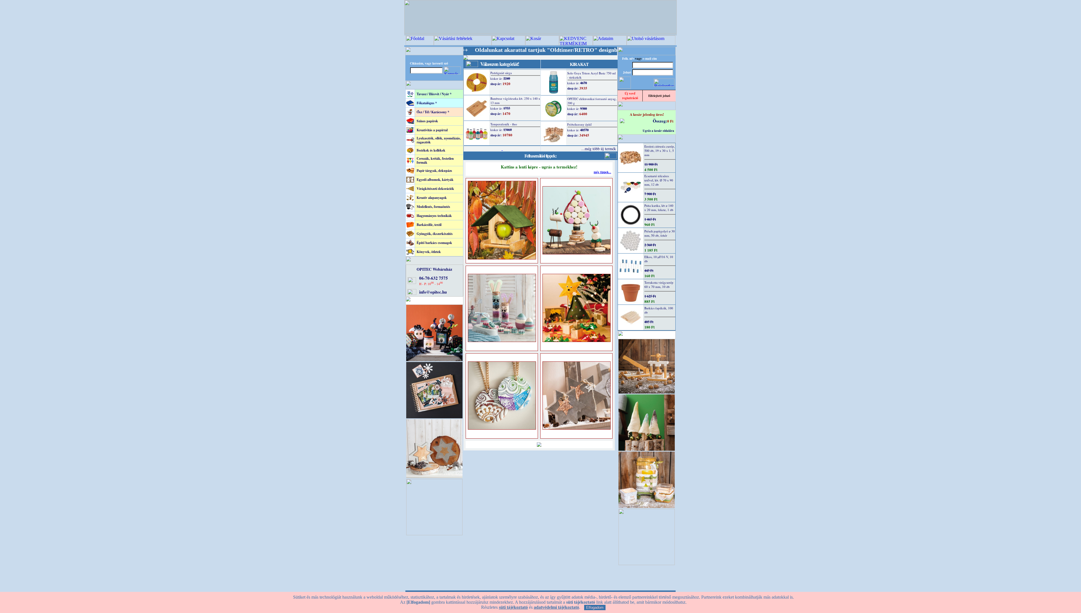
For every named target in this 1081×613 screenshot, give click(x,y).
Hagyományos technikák (434, 215)
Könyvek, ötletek (429, 251)
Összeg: (660, 121)
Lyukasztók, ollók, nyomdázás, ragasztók (439, 140)
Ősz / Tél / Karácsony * (433, 112)
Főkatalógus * (427, 103)
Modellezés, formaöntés (433, 206)
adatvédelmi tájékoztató (556, 607)
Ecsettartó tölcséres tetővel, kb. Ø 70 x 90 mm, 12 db (658, 180)
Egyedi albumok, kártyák (435, 179)
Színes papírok (427, 121)
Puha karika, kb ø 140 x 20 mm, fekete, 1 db (658, 207)
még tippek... (602, 172)
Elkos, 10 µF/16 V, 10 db (658, 259)
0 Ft (670, 121)
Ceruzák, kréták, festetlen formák (435, 160)
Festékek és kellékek (431, 150)
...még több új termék (598, 148)
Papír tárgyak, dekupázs (434, 170)
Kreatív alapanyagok (432, 197)
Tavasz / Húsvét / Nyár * (434, 94)
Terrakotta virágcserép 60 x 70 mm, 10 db (658, 284)
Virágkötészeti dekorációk (435, 188)
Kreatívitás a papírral (432, 130)
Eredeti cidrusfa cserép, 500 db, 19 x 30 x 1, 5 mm (659, 150)
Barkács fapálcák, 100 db (658, 310)
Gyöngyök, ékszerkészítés (435, 233)
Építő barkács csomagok (434, 242)
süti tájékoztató (513, 607)
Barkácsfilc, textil (429, 224)
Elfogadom (595, 607)
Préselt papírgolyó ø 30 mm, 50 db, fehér (659, 233)
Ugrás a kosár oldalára (658, 130)
